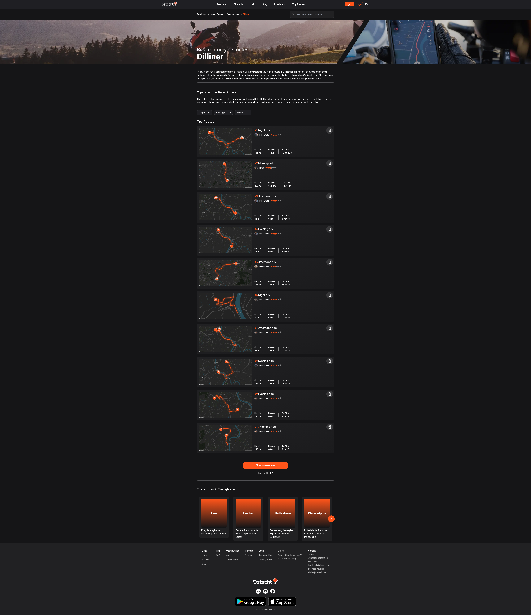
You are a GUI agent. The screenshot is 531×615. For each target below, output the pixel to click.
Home (204, 555)
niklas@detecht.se (317, 572)
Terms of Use (265, 555)
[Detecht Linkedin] (258, 592)
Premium (221, 4)
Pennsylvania (233, 14)
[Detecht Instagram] (265, 592)
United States (216, 14)
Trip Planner (298, 4)
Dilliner (246, 14)
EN (366, 4)
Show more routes (265, 465)
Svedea (248, 555)
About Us (238, 4)
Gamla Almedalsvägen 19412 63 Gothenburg (290, 557)
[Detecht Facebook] (272, 592)
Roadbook (279, 4)
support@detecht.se (318, 558)
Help (252, 4)
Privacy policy (265, 559)
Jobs (228, 555)
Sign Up (349, 4)
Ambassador (232, 559)
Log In (359, 4)
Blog (264, 4)
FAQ (218, 555)
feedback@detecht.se (319, 565)
